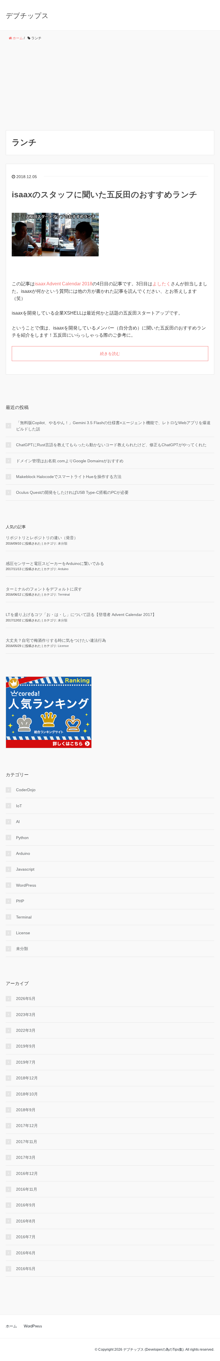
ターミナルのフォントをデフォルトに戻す (44, 589)
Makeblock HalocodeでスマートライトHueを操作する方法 (68, 476)
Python (22, 837)
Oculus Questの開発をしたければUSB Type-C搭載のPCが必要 (72, 492)
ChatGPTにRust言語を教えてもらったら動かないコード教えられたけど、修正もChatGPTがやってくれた (111, 444)
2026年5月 (26, 998)
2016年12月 (27, 1173)
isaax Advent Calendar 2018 (63, 283)
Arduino (63, 569)
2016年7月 (26, 1237)
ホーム (11, 1326)
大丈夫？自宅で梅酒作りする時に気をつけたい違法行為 (56, 640)
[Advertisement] (110, 86)
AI (18, 821)
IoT (19, 806)
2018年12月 (27, 1078)
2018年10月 (27, 1094)
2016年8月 (26, 1221)
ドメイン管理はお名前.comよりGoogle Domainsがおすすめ (69, 461)
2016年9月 (26, 1205)
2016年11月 (26, 1189)
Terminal (64, 594)
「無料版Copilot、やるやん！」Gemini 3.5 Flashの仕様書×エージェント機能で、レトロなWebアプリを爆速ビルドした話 (113, 425)
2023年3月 (26, 1014)
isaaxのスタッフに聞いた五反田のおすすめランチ (104, 194)
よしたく (161, 283)
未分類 (62, 543)
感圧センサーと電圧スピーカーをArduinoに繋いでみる (55, 563)
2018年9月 (26, 1109)
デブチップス (27, 16)
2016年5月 (26, 1268)
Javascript (27, 869)
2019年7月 (26, 1062)
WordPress (26, 885)
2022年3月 (26, 1030)
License (63, 646)
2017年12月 (27, 1125)
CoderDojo (26, 789)
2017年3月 (26, 1157)
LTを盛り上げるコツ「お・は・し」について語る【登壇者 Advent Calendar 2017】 (81, 614)
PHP (20, 901)
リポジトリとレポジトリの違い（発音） (42, 537)
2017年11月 (26, 1141)
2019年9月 (26, 1046)
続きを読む (110, 353)
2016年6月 (26, 1253)
